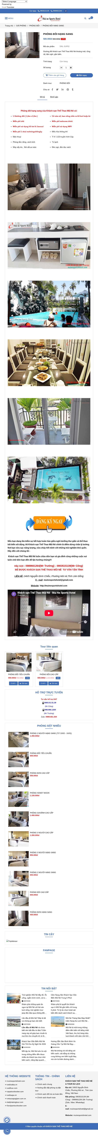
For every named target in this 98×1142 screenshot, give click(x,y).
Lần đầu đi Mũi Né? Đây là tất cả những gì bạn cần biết (34, 1019)
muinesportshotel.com (16, 1081)
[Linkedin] (62, 89)
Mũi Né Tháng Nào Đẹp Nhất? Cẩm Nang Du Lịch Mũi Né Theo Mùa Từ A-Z (78, 1019)
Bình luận (54, 97)
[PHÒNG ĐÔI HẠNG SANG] (49, 18)
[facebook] (66, 11)
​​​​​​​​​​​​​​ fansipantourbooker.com (17, 1106)
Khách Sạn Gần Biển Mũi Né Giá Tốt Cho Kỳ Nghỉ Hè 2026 (34, 1042)
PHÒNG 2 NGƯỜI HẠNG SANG (43, 872)
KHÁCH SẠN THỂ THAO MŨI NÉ (58, 1126)
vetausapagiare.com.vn (16, 1099)
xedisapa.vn (12, 1095)
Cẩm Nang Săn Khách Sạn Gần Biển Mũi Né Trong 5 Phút (64, 996)
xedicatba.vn (12, 1085)
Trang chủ (9, 26)
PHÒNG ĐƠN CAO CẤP (40, 773)
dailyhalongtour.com (15, 1102)
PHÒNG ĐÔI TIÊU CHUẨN (19, 674)
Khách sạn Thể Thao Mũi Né (42, 544)
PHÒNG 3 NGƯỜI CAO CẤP (41, 833)
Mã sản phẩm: (49, 46)
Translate (10, 7)
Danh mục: (48, 83)
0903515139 (45, 11)
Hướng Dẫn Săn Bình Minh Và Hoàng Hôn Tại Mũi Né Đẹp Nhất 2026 (63, 1043)
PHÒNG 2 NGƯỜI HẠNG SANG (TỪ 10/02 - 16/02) (51, 733)
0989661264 (57, 11)
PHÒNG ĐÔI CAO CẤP (49, 674)
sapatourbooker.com (15, 1091)
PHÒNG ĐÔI (34, 26)
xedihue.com (12, 1088)
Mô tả (42, 97)
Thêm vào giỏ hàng (56, 75)
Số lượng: (47, 67)
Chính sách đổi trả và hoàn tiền (50, 1094)
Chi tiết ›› (13, 683)
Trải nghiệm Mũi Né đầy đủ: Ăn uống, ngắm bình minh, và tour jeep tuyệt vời (34, 996)
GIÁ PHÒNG (21, 26)
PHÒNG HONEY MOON (39, 793)
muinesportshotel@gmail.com (58, 580)
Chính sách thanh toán (46, 1098)
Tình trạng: (48, 61)
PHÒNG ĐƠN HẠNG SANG (41, 912)
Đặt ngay (82, 75)
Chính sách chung (44, 1084)
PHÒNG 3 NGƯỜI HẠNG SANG (43, 852)
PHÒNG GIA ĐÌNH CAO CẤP (41, 813)
